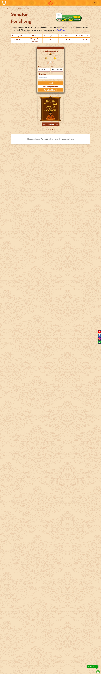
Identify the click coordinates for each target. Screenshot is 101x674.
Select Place (42, 74)
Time (52, 66)
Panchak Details (82, 40)
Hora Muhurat (50, 40)
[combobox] (50, 77)
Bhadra (34, 36)
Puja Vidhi (18, 9)
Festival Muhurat (82, 36)
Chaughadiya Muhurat (34, 40)
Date (39, 66)
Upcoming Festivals (50, 36)
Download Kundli (50, 90)
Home (3, 9)
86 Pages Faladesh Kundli (50, 124)
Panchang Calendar (19, 36)
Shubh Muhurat (19, 40)
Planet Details (66, 40)
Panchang (10, 9)
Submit (50, 83)
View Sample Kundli (50, 86)
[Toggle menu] (98, 3)
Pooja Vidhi (65, 36)
